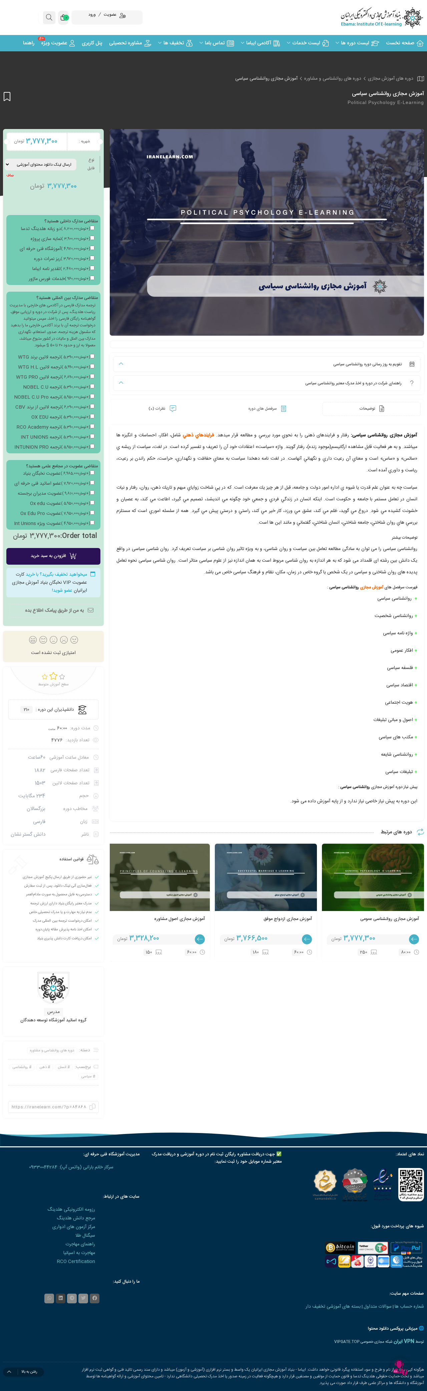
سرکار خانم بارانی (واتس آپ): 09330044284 (71, 1167)
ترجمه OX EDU (60, 417)
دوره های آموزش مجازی (390, 79)
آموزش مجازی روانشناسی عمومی (389, 919)
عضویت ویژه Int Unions (52, 523)
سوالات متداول (378, 1307)
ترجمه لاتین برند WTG (54, 357)
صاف (10, 176)
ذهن (43, 1067)
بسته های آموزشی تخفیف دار (333, 1307)
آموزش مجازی (371, 587)
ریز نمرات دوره (62, 259)
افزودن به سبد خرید (48, 556)
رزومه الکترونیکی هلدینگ (71, 1210)
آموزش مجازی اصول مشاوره (179, 919)
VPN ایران (404, 1342)
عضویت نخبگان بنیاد (56, 473)
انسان (62, 1067)
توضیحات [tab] (367, 408)
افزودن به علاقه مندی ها (7, 96)
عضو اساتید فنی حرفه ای (52, 483)
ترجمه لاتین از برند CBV (52, 407)
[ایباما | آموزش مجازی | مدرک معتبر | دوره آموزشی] (374, 17)
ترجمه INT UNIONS (55, 437)
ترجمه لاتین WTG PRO (53, 377)
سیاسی (86, 1077)
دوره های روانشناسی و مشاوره (332, 79)
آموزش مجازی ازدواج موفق (288, 919)
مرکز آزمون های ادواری (73, 1227)
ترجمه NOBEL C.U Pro (52, 397)
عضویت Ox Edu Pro (55, 513)
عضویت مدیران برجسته (54, 493)
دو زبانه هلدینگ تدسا (55, 229)
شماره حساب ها (409, 1307)
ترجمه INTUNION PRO (52, 447)
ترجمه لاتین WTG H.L (54, 367)
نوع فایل (90, 164)
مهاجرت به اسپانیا (79, 1253)
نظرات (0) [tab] (157, 408)
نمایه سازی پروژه (60, 239)
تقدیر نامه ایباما (61, 269)
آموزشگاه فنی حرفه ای (55, 249)
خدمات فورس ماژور (59, 279)
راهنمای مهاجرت (80, 1244)
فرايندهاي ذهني (198, 435)
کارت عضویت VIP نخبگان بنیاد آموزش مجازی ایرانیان (49, 583)
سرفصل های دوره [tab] (263, 408)
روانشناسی (20, 1067)
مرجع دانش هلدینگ (76, 1218)
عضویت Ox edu (60, 503)
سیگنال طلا (85, 1236)
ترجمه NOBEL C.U (56, 387)
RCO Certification (76, 1262)
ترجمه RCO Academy (53, 427)
